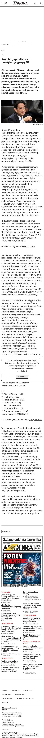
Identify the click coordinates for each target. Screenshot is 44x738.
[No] (40, 358)
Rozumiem (22, 377)
